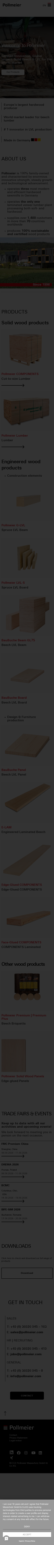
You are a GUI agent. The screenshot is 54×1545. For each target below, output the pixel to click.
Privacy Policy (30, 1541)
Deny (27, 1526)
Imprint (21, 1541)
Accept (27, 1534)
